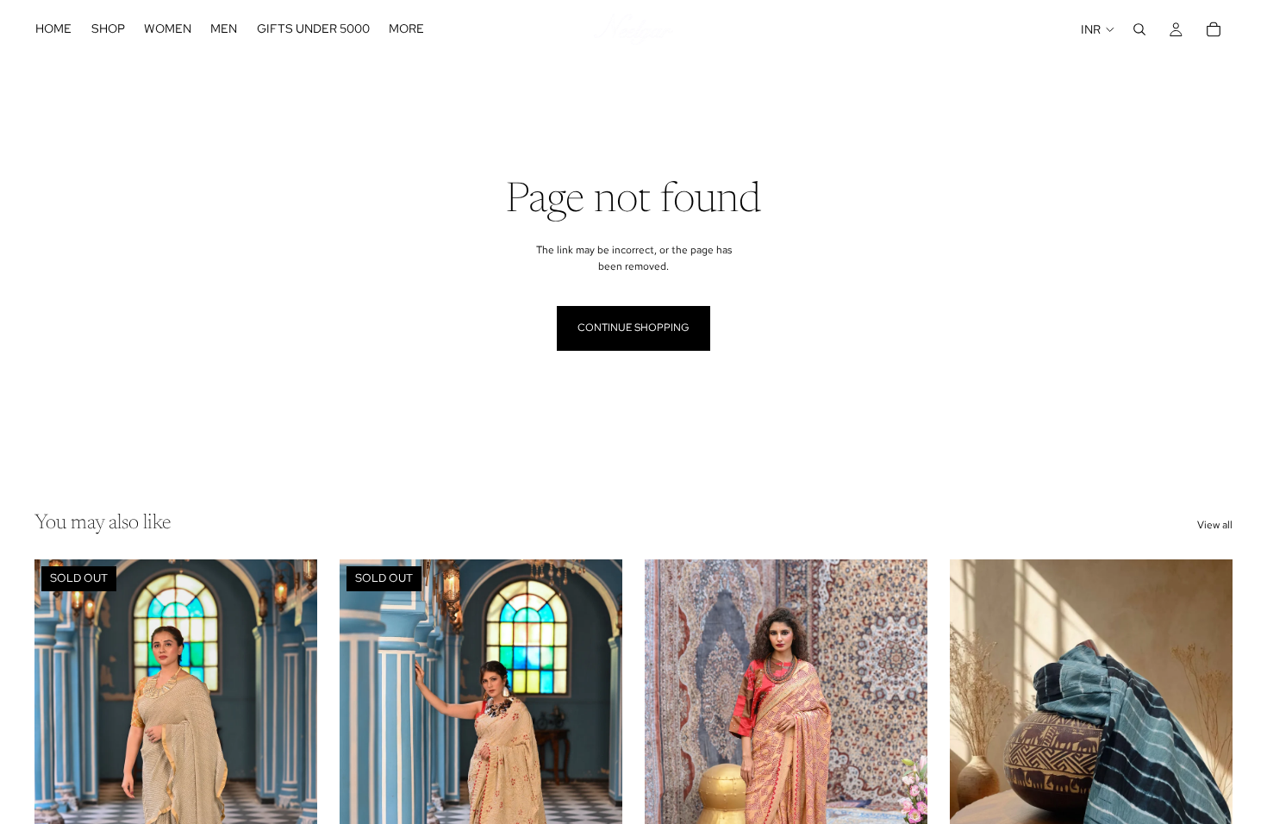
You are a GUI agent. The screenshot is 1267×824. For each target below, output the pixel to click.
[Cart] (1214, 29)
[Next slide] (291, 736)
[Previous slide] (60, 736)
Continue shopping (633, 327)
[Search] (1139, 29)
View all (1215, 525)
